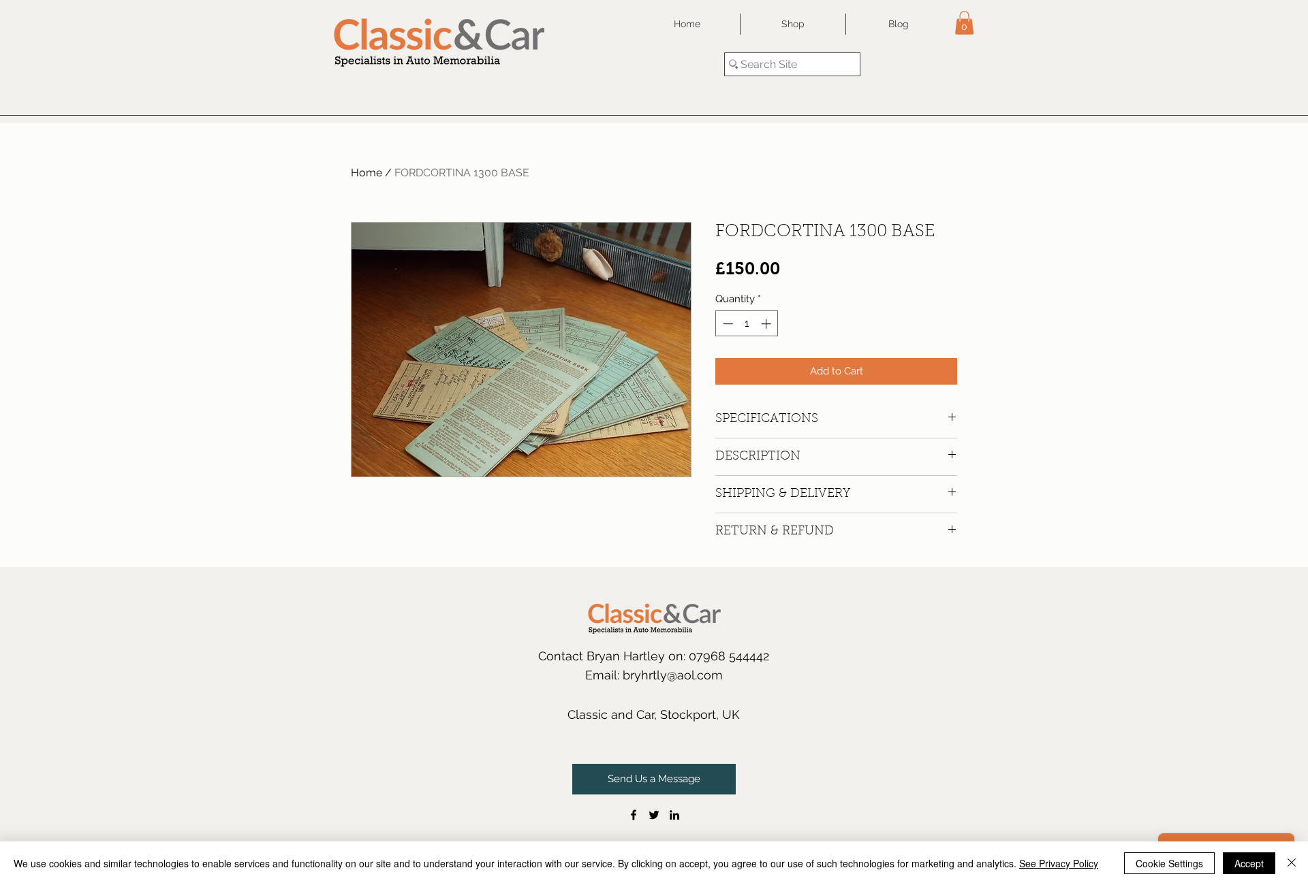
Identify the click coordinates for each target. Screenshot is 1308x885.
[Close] (1291, 863)
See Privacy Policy (1058, 863)
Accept (1249, 863)
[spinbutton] (747, 323)
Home (366, 172)
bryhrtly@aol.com (673, 675)
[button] (964, 23)
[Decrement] (726, 323)
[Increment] (767, 323)
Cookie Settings (1169, 863)
